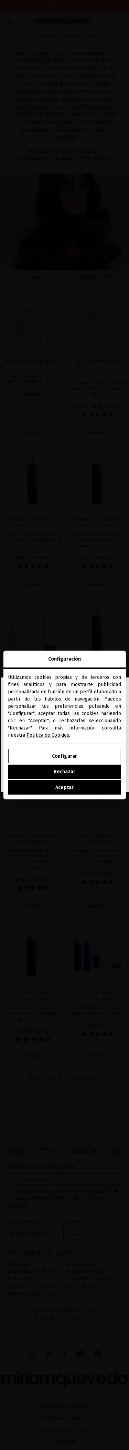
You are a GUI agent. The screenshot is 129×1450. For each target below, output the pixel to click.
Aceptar (64, 787)
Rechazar (64, 772)
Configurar (64, 756)
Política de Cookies (47, 735)
